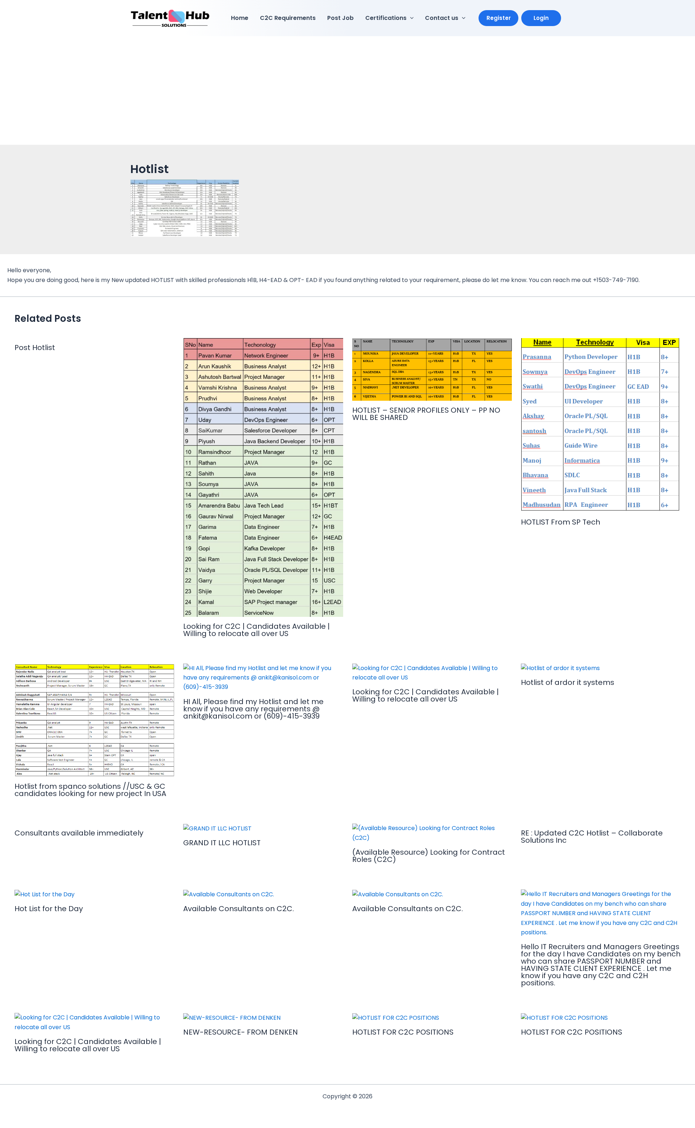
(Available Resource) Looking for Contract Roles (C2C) (428, 855)
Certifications (386, 18)
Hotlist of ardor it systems (567, 682)
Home (239, 18)
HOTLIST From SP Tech (560, 522)
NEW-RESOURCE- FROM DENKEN (240, 1032)
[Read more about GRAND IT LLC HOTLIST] (217, 828)
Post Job (340, 18)
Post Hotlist (34, 347)
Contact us (441, 18)
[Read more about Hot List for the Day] (44, 894)
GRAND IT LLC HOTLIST (222, 843)
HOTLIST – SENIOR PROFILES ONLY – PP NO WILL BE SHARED (426, 413)
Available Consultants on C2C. (238, 909)
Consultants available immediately (78, 833)
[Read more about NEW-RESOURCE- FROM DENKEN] (232, 1017)
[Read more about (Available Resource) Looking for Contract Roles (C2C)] (432, 833)
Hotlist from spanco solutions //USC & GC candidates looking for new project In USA (90, 790)
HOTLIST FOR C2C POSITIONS (403, 1032)
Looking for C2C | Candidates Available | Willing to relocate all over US (256, 630)
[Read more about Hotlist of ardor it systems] (560, 668)
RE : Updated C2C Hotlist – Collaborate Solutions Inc (592, 836)
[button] (410, 18)
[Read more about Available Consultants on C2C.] (228, 894)
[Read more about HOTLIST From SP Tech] (601, 425)
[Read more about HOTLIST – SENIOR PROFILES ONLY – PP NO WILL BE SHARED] (432, 369)
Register (498, 18)
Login (541, 18)
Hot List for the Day (48, 909)
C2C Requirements (288, 18)
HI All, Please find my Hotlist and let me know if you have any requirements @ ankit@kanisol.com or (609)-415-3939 (253, 708)
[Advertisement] (347, 90)
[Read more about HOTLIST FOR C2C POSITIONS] (395, 1017)
